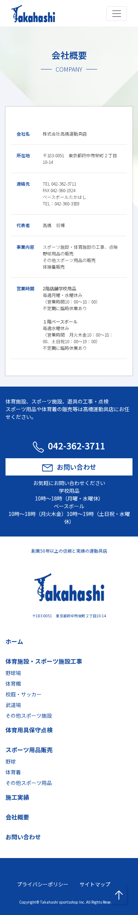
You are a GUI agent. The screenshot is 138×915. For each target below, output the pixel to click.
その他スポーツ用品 (29, 782)
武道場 (13, 704)
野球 (11, 761)
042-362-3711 (76, 445)
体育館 (13, 683)
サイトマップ (94, 884)
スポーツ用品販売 (29, 749)
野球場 (13, 673)
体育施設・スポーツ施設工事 (44, 661)
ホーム (14, 641)
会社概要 (17, 816)
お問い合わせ (76, 466)
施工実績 (17, 797)
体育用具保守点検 (29, 729)
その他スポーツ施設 (29, 715)
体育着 (13, 772)
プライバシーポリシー (42, 884)
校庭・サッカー (24, 694)
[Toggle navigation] (116, 13)
